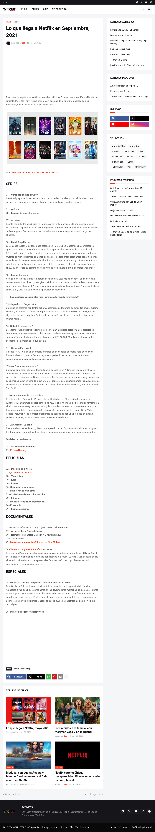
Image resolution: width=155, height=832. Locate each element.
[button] (142, 9)
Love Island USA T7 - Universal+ (125, 30)
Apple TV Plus (118, 146)
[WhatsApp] (48, 676)
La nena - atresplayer (120, 49)
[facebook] (137, 2)
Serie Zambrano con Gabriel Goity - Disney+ (126, 203)
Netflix (16, 22)
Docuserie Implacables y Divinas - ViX (127, 215)
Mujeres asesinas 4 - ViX (121, 210)
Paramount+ (85, 827)
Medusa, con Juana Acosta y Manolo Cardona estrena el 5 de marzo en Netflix (26, 776)
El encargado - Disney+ (121, 91)
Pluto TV (74, 827)
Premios (141, 156)
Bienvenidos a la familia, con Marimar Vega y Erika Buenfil (73, 730)
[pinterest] (151, 2)
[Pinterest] (54, 676)
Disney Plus (117, 156)
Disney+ (45, 827)
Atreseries (134, 146)
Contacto (123, 827)
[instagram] (139, 124)
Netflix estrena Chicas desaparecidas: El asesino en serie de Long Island (77, 776)
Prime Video (117, 162)
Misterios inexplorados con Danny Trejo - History (129, 42)
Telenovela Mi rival (118, 60)
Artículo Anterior (12, 794)
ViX (129, 167)
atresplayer (140, 167)
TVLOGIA (13, 827)
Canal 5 (115, 151)
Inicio (5, 2)
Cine (45, 9)
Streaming (25, 669)
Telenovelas (59, 9)
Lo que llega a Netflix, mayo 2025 (27, 728)
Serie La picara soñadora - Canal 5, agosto (126, 189)
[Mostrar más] (66, 676)
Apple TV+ (36, 827)
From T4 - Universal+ (120, 54)
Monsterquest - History (121, 35)
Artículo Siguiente (93, 794)
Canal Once (129, 151)
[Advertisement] (53, 70)
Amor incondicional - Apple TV (124, 86)
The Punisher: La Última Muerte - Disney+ (129, 96)
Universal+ (63, 827)
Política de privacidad (142, 827)
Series (35, 9)
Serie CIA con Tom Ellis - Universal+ (126, 196)
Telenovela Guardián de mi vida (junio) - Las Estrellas (128, 233)
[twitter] (142, 2)
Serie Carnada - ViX (119, 221)
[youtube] (146, 2)
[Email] (60, 676)
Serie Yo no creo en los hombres (125, 226)
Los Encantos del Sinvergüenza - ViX (127, 65)
